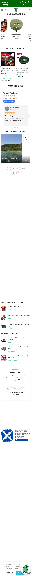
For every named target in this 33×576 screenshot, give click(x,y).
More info (10, 572)
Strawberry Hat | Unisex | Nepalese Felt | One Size (19, 338)
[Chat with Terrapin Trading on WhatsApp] (25, 569)
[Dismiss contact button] (22, 566)
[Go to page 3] (14, 127)
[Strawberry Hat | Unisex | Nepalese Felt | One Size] (4, 340)
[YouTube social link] (25, 2)
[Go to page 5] (17, 127)
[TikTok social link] (23, 5)
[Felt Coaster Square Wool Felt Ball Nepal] (4, 349)
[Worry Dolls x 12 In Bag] (4, 309)
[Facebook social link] (18, 2)
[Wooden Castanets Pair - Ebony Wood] (4, 318)
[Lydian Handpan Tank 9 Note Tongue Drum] (23, 59)
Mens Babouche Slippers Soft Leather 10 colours (19, 356)
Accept (20, 572)
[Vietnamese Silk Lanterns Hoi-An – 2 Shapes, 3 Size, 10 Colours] (8, 59)
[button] (31, 30)
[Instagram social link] (23, 2)
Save (5, 54)
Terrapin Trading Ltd (10, 93)
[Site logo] (16, 10)
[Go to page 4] (15, 127)
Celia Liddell (14, 107)
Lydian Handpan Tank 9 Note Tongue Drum (18, 325)
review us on (8, 101)
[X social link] (20, 2)
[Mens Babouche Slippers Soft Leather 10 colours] (4, 358)
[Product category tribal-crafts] (23, 29)
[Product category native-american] (8, 29)
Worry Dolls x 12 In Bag (14, 306)
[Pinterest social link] (28, 2)
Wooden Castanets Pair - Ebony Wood (19, 315)
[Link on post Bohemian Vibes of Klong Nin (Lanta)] (15, 148)
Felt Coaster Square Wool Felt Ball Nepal (18, 347)
